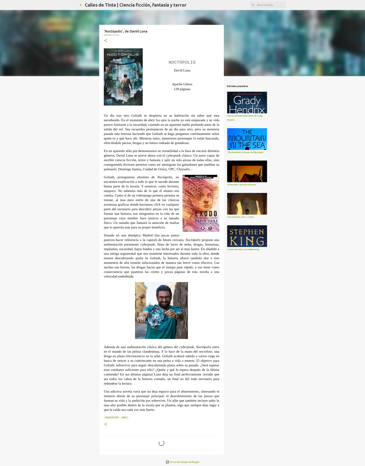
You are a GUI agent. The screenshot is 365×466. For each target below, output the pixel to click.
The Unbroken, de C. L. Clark (240, 217)
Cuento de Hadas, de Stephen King (243, 249)
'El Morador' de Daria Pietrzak (241, 185)
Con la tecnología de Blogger (184, 462)
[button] (105, 41)
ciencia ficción (111, 417)
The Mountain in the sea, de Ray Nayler (245, 152)
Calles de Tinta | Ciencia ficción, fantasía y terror (135, 4)
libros (124, 417)
